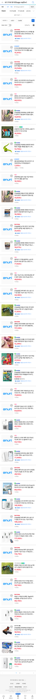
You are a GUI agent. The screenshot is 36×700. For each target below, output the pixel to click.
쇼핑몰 (12, 20)
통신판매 (7, 690)
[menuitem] (3, 697)
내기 (8, 7)
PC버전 (24, 683)
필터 (33, 20)
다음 (33, 673)
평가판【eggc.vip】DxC (19, 7)
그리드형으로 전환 (33, 25)
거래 (11, 690)
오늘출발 (20, 20)
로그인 (11, 683)
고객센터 (18, 683)
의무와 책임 (11, 691)
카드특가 (4, 20)
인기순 (26, 25)
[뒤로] (2, 2)
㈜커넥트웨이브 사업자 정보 (17, 680)
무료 (11, 7)
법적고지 (25, 687)
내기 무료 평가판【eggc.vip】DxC (16, 2)
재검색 (32, 7)
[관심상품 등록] (11, 30)
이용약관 (11, 687)
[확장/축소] (34, 11)
